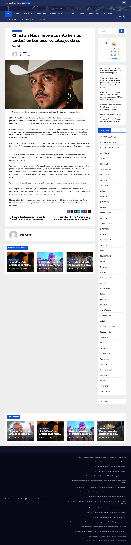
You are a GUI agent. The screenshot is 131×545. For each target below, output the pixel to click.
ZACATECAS (105, 392)
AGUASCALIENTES (108, 137)
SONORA (104, 343)
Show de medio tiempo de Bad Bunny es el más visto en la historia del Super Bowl (99, 531)
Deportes (41, 14)
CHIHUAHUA (105, 169)
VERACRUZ (104, 375)
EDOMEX (103, 207)
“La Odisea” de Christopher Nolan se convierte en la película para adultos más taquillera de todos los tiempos (111, 82)
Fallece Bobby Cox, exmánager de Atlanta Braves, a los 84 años (105, 476)
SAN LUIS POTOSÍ (107, 327)
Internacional (57, 14)
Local (81, 14)
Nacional (28, 14)
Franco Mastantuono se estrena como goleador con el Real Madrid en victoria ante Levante (99, 481)
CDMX (102, 159)
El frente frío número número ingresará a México (110, 462)
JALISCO (103, 245)
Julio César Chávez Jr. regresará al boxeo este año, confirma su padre (103, 492)
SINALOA (104, 337)
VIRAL (102, 381)
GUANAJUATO (106, 224)
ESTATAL (104, 218)
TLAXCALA (104, 364)
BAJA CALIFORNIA (108, 142)
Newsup (33, 499)
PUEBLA (103, 305)
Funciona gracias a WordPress (15, 499)
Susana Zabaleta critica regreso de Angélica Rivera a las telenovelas (28, 218)
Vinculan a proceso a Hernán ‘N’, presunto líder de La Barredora (105, 541)
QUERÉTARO (105, 310)
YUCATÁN (104, 386)
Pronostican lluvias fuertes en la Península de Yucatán (108, 517)
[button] (120, 17)
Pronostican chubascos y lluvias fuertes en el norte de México (106, 512)
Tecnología (94, 14)
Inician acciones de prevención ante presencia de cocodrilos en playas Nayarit (100, 487)
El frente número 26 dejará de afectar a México (110, 471)
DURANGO (104, 202)
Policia (42, 19)
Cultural (11, 19)
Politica (108, 14)
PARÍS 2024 (105, 289)
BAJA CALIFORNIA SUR (110, 148)
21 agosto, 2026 (17, 437)
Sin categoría (105, 332)
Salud (71, 14)
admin (25, 52)
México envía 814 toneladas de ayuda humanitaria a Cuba (107, 508)
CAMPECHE (105, 153)
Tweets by (104, 401)
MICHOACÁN (105, 256)
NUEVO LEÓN (105, 278)
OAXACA (103, 283)
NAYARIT (104, 272)
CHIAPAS (104, 164)
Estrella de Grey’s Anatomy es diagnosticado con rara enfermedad (71, 218)
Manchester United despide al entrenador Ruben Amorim (107, 496)
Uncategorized (106, 370)
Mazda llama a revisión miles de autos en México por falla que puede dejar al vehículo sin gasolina (97, 502)
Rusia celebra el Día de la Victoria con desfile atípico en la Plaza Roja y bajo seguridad (98, 522)
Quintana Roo (105, 316)
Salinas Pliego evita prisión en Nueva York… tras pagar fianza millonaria (103, 526)
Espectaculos (27, 19)
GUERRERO (105, 229)
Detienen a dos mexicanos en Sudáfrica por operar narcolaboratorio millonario (112, 107)
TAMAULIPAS (106, 354)
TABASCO (104, 348)
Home (80, 457)
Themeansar (42, 499)
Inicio (16, 14)
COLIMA (103, 180)
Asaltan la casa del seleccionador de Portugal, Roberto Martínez (105, 457)
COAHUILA (104, 175)
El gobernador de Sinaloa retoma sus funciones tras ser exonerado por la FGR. (110, 70)
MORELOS (104, 261)
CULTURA (104, 186)
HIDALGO (104, 234)
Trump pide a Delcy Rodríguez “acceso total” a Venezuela (107, 536)
